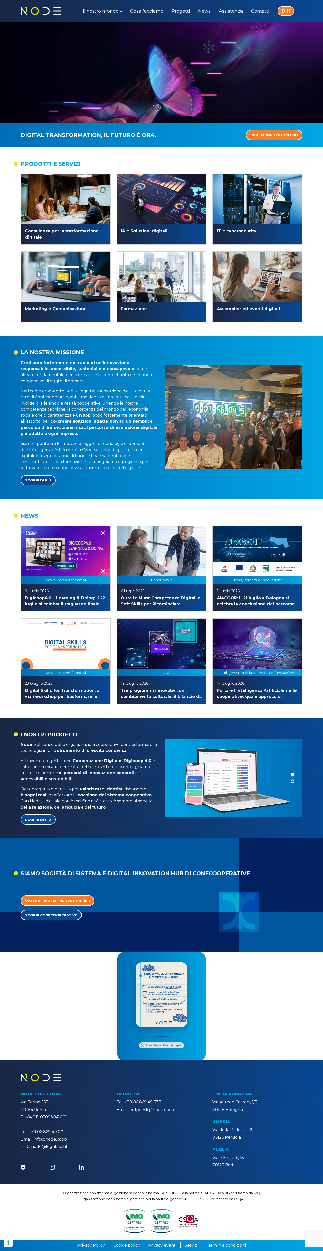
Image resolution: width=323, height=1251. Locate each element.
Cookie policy (126, 1245)
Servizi (191, 1245)
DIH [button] (286, 11)
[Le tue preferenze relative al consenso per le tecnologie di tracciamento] (8, 1242)
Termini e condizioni (226, 1245)
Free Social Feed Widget (163, 1045)
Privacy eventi (162, 1245)
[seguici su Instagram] (52, 1166)
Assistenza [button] (231, 11)
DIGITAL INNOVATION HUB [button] (274, 135)
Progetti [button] (181, 11)
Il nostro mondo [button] (101, 11)
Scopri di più (38, 480)
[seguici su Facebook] (23, 1166)
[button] (292, 774)
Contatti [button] (260, 11)
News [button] (204, 11)
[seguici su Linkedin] (81, 1166)
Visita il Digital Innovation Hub (57, 901)
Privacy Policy (91, 1245)
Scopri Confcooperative (51, 915)
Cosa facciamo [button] (147, 11)
